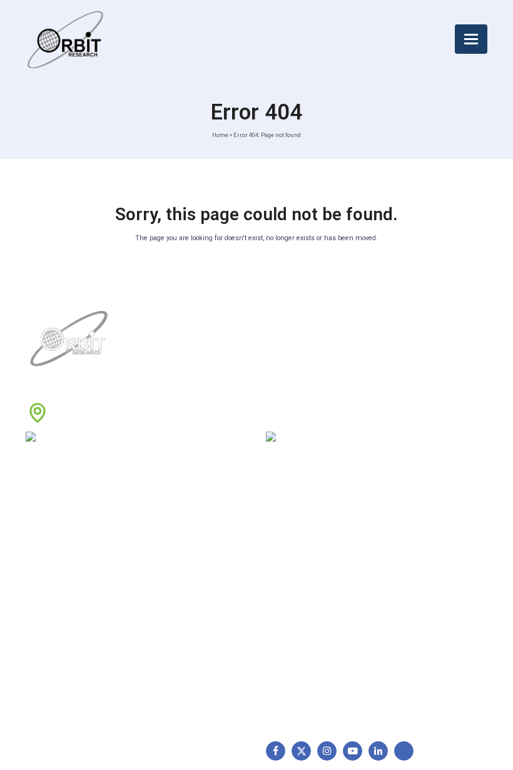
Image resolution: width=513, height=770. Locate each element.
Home (220, 134)
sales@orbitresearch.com (362, 438)
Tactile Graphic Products (322, 595)
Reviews (48, 595)
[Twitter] (301, 751)
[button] (471, 39)
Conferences (173, 614)
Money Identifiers (307, 634)
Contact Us (54, 634)
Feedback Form (178, 634)
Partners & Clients (68, 654)
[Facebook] (275, 751)
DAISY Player (298, 555)
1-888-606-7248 (106, 438)
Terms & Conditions (186, 575)
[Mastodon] (404, 751)
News (43, 575)
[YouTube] (352, 751)
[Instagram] (327, 751)
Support (48, 555)
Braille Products (304, 536)
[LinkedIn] (378, 751)
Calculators (295, 614)
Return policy (173, 555)
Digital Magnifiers (306, 702)
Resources (53, 614)
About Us (50, 536)
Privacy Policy (175, 595)
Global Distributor (182, 536)
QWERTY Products (309, 575)
